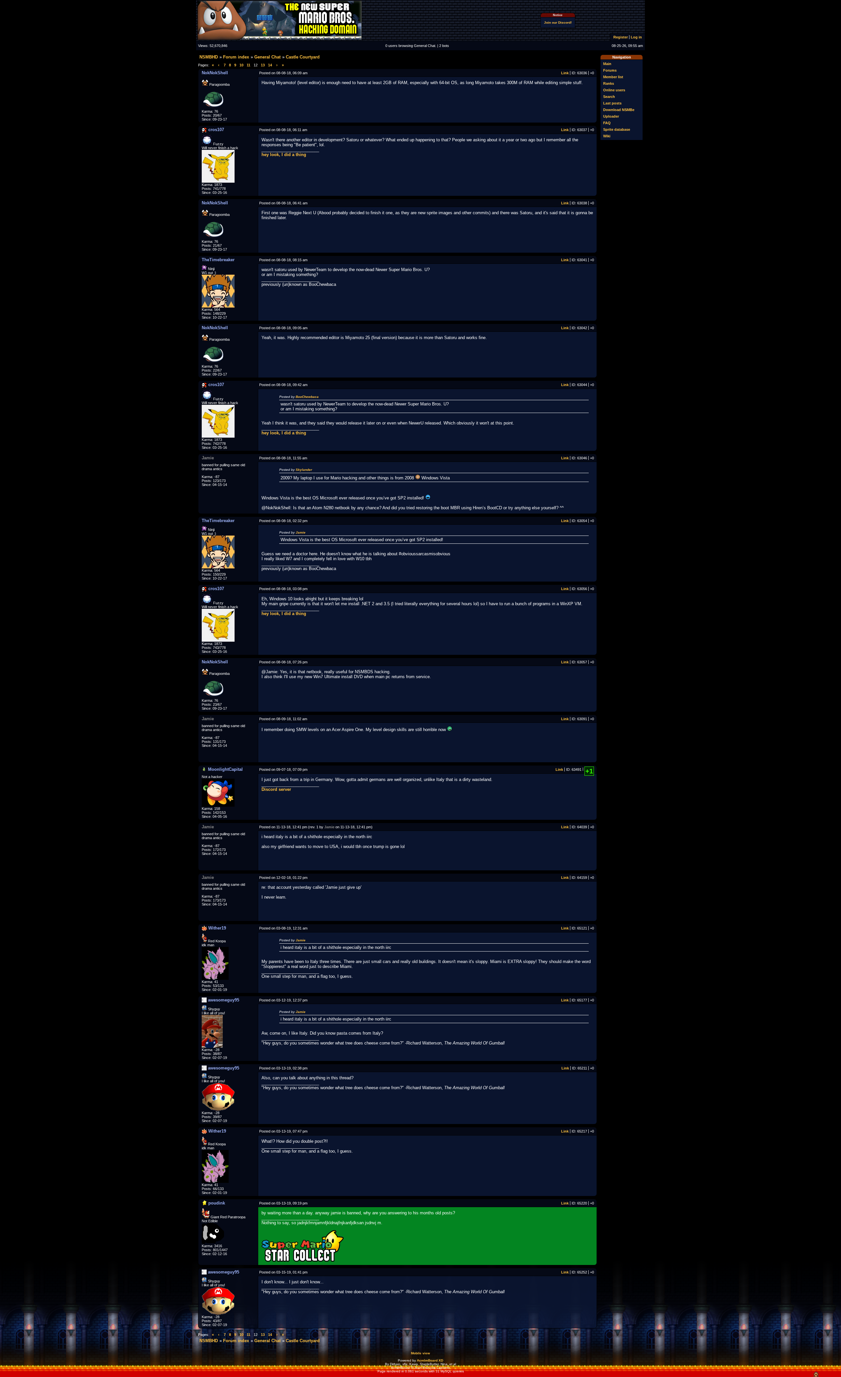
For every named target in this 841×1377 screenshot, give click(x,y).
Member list (613, 77)
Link (565, 73)
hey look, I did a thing (283, 154)
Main (607, 64)
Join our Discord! (558, 22)
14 (270, 65)
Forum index (236, 57)
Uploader (611, 116)
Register (620, 37)
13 (263, 65)
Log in (636, 37)
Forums (610, 70)
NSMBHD (208, 57)
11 (248, 65)
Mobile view (420, 1353)
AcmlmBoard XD (430, 1360)
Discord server (276, 789)
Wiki (606, 136)
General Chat (267, 57)
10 (241, 65)
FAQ (607, 123)
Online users (614, 90)
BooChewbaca (307, 397)
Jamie (301, 532)
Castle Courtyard (303, 57)
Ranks (608, 83)
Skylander (304, 469)
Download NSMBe (618, 110)
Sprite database (616, 129)
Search (609, 97)
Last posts (612, 103)
